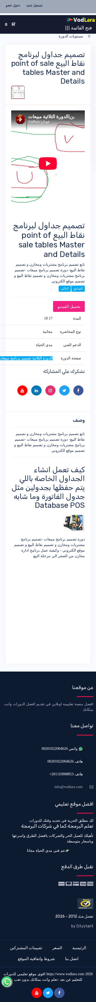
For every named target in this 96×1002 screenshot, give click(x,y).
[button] (89, 36)
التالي (65, 288)
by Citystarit (82, 926)
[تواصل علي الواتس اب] (6, 981)
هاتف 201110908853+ (66, 774)
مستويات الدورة (71, 36)
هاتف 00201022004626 (65, 761)
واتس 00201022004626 (60, 749)
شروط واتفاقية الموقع (36, 958)
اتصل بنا (71, 958)
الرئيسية (79, 947)
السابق (78, 288)
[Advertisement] (48, 610)
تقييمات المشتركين (26, 947)
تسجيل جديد (34, 5)
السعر (57, 947)
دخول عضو (13, 5)
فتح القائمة (78, 28)
